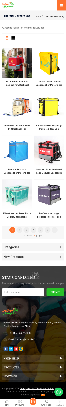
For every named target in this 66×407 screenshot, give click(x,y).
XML (33, 391)
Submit (55, 292)
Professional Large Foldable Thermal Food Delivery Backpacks (49, 215)
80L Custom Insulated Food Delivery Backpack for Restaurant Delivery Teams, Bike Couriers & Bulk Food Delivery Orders (17, 83)
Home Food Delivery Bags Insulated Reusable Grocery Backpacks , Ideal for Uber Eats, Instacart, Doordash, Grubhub (49, 127)
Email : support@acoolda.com (23, 339)
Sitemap (23, 391)
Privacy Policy (46, 391)
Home (38, 16)
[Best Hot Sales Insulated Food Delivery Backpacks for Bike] (49, 150)
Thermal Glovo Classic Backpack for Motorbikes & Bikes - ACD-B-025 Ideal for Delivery (49, 83)
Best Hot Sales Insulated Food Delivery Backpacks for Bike (49, 171)
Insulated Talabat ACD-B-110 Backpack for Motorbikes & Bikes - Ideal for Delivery (17, 127)
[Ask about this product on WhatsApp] (58, 392)
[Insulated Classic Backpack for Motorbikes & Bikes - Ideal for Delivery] (17, 150)
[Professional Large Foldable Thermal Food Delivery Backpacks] (49, 194)
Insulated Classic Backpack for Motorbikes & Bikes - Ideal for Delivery (17, 171)
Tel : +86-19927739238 (19, 333)
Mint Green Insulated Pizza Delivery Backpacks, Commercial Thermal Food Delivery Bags (17, 215)
